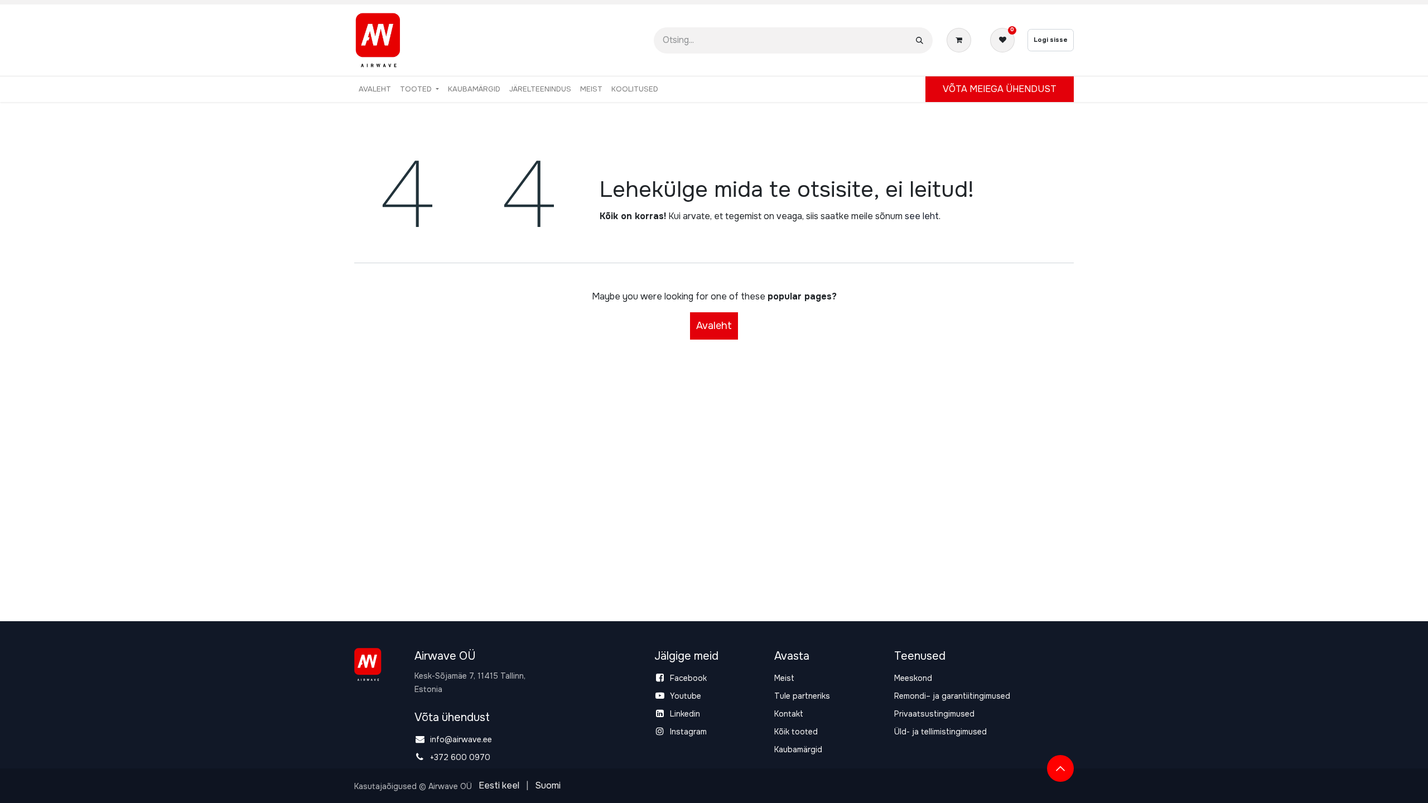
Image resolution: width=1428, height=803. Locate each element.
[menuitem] (374, 89)
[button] (1060, 768)
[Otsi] (919, 40)
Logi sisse (1051, 39)
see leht (922, 216)
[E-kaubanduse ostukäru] (961, 40)
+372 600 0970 (460, 757)
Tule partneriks (802, 696)
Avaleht (714, 326)
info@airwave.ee (461, 739)
